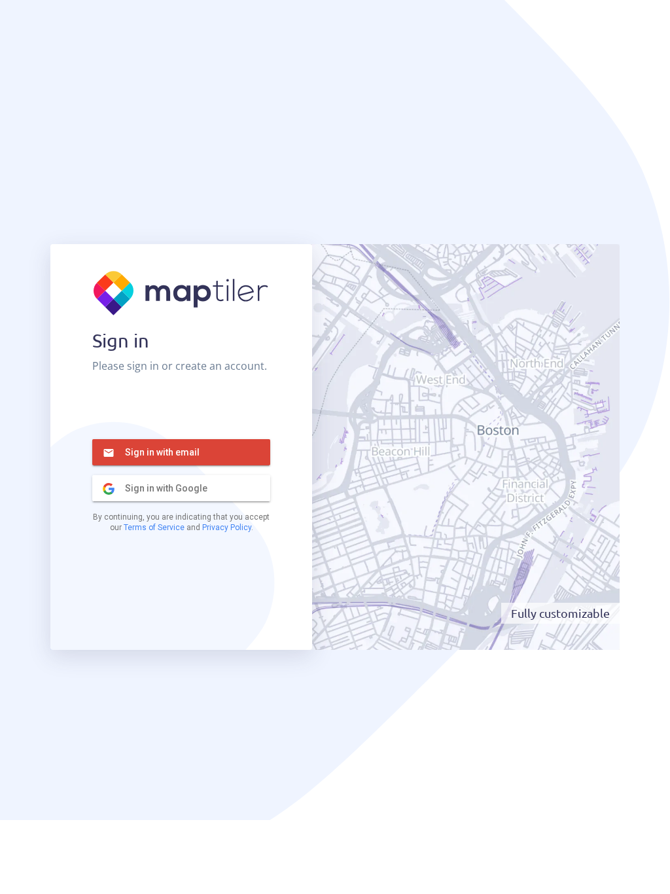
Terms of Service (154, 527)
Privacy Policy (226, 527)
